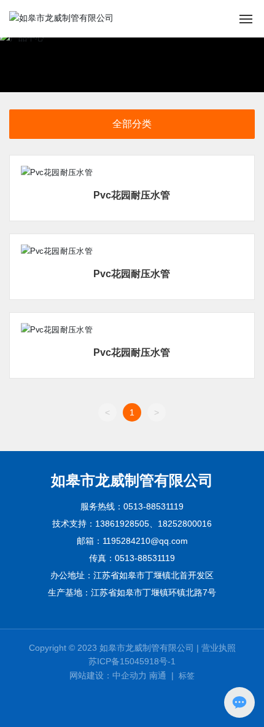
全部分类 (132, 124)
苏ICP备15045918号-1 (132, 661)
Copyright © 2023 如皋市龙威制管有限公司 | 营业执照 (132, 648)
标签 (187, 675)
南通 (157, 675)
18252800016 (185, 524)
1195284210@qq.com (145, 541)
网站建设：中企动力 (108, 675)
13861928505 (122, 524)
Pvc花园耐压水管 (131, 195)
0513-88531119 (153, 506)
